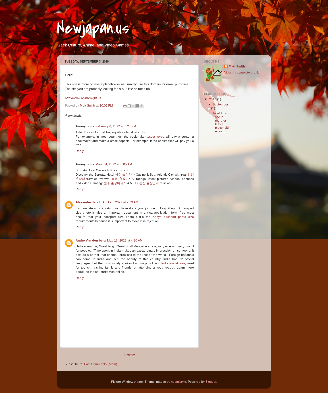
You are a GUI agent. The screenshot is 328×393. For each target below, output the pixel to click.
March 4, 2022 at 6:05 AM (113, 164)
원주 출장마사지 (115, 183)
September (220, 104)
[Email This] (125, 106)
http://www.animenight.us (83, 98)
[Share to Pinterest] (142, 106)
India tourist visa (173, 263)
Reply (80, 151)
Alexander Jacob (88, 202)
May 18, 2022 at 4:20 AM (125, 240)
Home (129, 355)
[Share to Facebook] (137, 106)
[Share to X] (133, 106)
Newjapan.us (93, 28)
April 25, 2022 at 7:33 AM (120, 202)
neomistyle (178, 381)
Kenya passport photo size (173, 217)
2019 (213, 99)
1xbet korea (156, 136)
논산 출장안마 (149, 183)
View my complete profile (241, 72)
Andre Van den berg (91, 240)
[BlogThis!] (129, 106)
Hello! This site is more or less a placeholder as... (220, 122)
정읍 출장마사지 (123, 179)
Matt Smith (237, 66)
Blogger (211, 381)
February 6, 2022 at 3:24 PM (115, 126)
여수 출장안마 (125, 174)
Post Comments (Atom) (100, 364)
